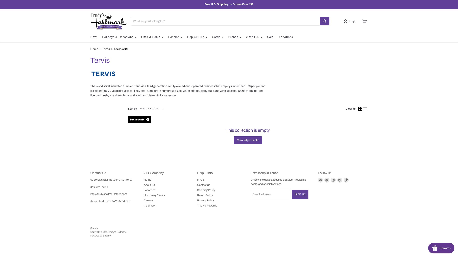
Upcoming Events (154, 195)
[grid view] (360, 108)
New (93, 37)
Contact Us (203, 184)
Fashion (174, 37)
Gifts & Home (151, 37)
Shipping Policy (206, 190)
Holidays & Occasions (118, 37)
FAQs (200, 179)
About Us (149, 184)
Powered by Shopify (100, 236)
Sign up (300, 194)
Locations (286, 37)
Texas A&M (121, 49)
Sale (270, 37)
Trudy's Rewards (207, 205)
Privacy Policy (205, 200)
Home (94, 49)
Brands (233, 37)
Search (94, 228)
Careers (148, 200)
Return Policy (205, 195)
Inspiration (150, 205)
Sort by (132, 108)
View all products (248, 140)
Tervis (106, 49)
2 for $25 (253, 37)
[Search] (324, 21)
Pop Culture (196, 37)
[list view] (365, 108)
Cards (216, 37)
